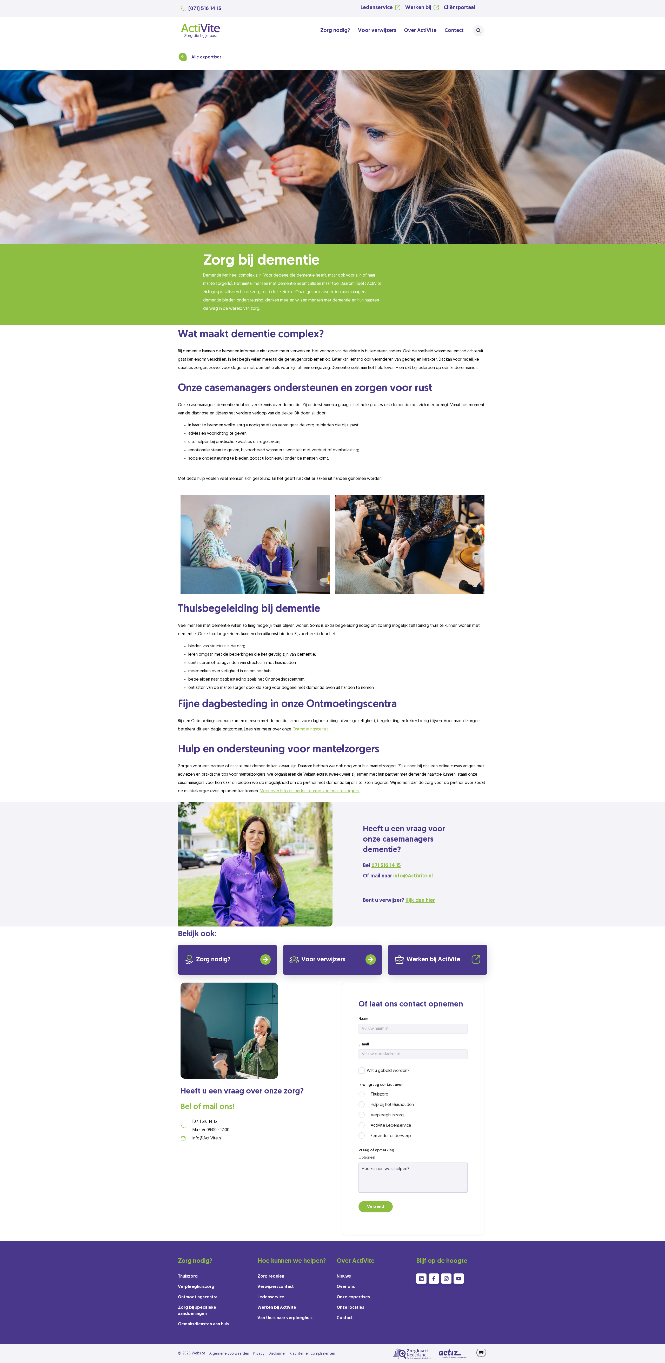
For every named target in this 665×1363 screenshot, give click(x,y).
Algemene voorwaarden (229, 1354)
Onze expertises (353, 1297)
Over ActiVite (420, 30)
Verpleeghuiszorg (387, 1115)
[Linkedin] (421, 1278)
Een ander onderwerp (391, 1136)
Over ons (346, 1287)
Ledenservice (377, 7)
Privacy (258, 1354)
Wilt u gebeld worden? (388, 1071)
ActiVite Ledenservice (391, 1126)
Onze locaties (350, 1308)
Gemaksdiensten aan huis (203, 1324)
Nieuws (344, 1276)
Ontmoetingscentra (310, 729)
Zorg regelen (270, 1276)
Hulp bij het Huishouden (392, 1105)
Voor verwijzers (377, 30)
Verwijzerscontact (275, 1287)
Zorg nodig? (335, 30)
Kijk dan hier (420, 900)
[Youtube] (459, 1278)
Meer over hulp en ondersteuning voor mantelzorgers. (310, 791)
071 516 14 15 (386, 865)
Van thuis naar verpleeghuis (284, 1318)
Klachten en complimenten (312, 1354)
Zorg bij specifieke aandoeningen (197, 1311)
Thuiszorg (379, 1094)
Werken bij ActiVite (433, 960)
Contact (454, 30)
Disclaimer (277, 1354)
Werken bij (418, 7)
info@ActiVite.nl (413, 876)
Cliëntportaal (459, 7)
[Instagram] (446, 1278)
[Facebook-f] (434, 1278)
